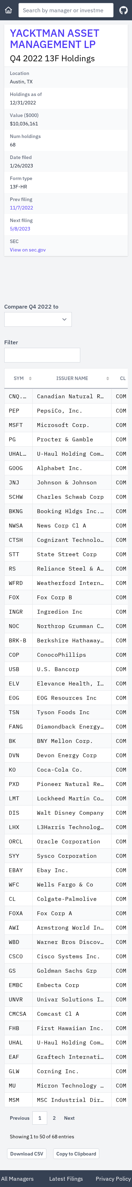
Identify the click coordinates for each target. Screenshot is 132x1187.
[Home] (8, 10)
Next (69, 1118)
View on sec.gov (28, 250)
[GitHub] (123, 10)
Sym (19, 378)
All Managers (17, 1178)
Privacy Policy (113, 1178)
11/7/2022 (21, 208)
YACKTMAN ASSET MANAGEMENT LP (54, 38)
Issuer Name (72, 378)
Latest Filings (66, 1178)
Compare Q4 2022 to (31, 306)
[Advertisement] (66, 279)
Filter (11, 342)
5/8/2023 (20, 229)
